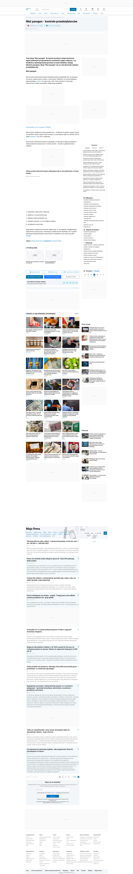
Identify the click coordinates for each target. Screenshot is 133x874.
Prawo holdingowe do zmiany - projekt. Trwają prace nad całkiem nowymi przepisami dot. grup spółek (92, 163)
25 (88, 274)
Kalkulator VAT (87, 218)
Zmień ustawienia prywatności (52, 870)
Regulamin (65, 870)
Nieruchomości (86, 13)
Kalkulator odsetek (70, 858)
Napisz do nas (53, 272)
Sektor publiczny (54, 13)
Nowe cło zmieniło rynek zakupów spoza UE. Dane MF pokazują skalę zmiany (93, 155)
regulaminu (52, 792)
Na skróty (96, 851)
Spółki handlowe (88, 233)
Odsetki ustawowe (84, 860)
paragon (28, 235)
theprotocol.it (96, 861)
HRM (40, 845)
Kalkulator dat (87, 226)
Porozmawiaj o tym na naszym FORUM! (38, 127)
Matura (41, 861)
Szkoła (40, 855)
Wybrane (101, 147)
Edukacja (95, 13)
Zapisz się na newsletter (73, 272)
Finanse (55, 532)
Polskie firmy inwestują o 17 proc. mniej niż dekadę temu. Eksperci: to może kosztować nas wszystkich (93, 186)
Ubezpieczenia (42, 840)
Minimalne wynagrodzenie (85, 855)
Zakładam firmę (37, 532)
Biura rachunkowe (84, 834)
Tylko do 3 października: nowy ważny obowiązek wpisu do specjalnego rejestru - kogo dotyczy (93, 183)
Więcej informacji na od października (46, 241)
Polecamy (85, 430)
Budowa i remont (97, 842)
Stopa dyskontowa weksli (90, 261)
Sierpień (97, 271)
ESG (53, 536)
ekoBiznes (28, 536)
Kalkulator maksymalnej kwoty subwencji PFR (94, 221)
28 (97, 274)
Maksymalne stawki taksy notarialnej (93, 259)
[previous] (60, 777)
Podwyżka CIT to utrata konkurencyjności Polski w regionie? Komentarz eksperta (93, 167)
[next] (78, 777)
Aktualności (42, 17)
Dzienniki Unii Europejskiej (58, 858)
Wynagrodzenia (42, 838)
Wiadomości (96, 837)
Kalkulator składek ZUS (89, 216)
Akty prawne (56, 851)
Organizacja (28, 853)
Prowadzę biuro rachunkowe (86, 838)
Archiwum (96, 855)
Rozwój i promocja (30, 858)
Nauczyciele (42, 856)
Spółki (44, 532)
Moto (79, 13)
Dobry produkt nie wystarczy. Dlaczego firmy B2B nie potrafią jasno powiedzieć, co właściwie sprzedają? (94, 175)
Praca (54, 843)
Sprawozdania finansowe (85, 843)
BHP (40, 843)
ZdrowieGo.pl (96, 853)
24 (85, 274)
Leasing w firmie (63, 532)
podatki (38, 81)
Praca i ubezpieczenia (45, 534)
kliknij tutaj (60, 802)
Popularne (87, 147)
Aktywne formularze (92, 230)
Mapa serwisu (98, 870)
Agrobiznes (66, 534)
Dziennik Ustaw (56, 853)
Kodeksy (55, 861)
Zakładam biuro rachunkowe (86, 837)
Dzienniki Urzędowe (57, 856)
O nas (27, 870)
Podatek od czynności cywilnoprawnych (93, 257)
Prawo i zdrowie (56, 847)
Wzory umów (96, 858)
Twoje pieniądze (71, 13)
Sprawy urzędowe (57, 842)
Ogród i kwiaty (97, 843)
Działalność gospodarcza (90, 231)
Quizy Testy (86, 263)
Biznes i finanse (69, 837)
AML (81, 845)
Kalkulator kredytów (88, 214)
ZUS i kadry (28, 842)
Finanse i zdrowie (70, 845)
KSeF (101, 13)
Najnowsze (94, 147)
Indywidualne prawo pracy (45, 837)
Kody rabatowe (97, 856)
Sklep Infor (55, 845)
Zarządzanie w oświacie (44, 860)
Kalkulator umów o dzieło (90, 210)
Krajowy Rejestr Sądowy (90, 240)
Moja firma (36, 17)
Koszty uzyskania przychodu (91, 253)
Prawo (62, 13)
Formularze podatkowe (99, 860)
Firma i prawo (86, 324)
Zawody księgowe (30, 843)
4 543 (74, 777)
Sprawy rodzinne (56, 837)
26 (91, 274)
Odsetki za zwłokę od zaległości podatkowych (91, 248)
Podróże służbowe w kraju (90, 255)
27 (94, 274)
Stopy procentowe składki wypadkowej (93, 251)
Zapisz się (52, 796)
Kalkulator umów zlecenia (90, 208)
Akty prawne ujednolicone (58, 860)
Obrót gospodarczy (30, 840)
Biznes (46, 13)
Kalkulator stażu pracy (71, 860)
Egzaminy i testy (43, 858)
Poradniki (35, 536)
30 (103, 274)
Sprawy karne (56, 838)
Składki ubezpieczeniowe (85, 856)
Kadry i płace (29, 860)
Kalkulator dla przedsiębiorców (91, 204)
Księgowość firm (30, 834)
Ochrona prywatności (36, 870)
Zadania (28, 856)
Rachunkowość (29, 838)
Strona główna (29, 17)
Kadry (40, 13)
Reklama (90, 870)
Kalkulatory (89, 198)
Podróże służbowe (84, 858)
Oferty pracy (96, 863)
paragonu (33, 136)
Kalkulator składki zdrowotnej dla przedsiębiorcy (92, 201)
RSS (78, 870)
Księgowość (33, 13)
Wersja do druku (36, 272)
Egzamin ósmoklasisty (44, 863)
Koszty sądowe (87, 235)
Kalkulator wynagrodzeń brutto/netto (92, 206)
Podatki (60, 534)
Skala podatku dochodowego (86, 861)
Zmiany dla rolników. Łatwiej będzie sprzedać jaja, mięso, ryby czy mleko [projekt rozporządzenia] (94, 159)
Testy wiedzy (42, 865)
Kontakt (83, 870)
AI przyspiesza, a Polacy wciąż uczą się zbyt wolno (94, 190)
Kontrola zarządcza (88, 238)
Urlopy (40, 842)
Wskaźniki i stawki (84, 851)
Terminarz (89, 271)
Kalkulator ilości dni (88, 224)
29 (100, 274)
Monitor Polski (56, 855)
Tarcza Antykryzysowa (45, 536)
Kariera (72, 870)
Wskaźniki (89, 243)
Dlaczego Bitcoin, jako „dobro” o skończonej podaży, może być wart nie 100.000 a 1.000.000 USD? (94, 151)
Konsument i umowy (57, 840)
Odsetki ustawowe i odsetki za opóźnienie (94, 244)
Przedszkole (42, 853)
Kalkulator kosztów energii (90, 212)
